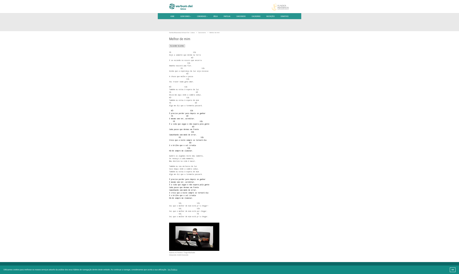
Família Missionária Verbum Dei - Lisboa (182, 32)
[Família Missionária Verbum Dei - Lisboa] (180, 6)
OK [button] (452, 270)
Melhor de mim (215, 32)
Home (172, 16)
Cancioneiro (241, 16)
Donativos (285, 16)
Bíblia (215, 16)
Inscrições (270, 16)
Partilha (227, 16)
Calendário (256, 16)
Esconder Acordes (177, 46)
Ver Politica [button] (172, 270)
